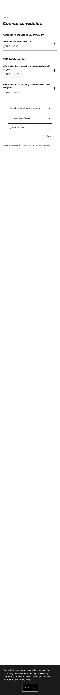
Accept (28, 687)
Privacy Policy (25, 679)
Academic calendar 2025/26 (30, 44)
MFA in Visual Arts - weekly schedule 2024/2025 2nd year (30, 88)
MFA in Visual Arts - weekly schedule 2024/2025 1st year (30, 70)
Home (5, 17)
